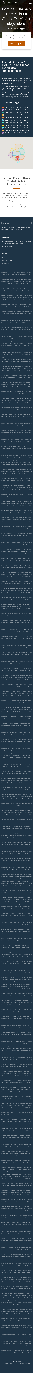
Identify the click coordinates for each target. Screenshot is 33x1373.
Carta (3, 257)
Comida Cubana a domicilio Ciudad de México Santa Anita (14, 1188)
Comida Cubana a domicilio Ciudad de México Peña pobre (17, 656)
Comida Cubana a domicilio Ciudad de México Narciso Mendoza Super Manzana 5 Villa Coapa (16, 320)
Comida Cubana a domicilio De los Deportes (11, 1352)
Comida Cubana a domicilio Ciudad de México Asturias (18, 1144)
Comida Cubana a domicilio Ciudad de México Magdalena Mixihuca (16, 1247)
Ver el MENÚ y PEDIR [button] (16, 44)
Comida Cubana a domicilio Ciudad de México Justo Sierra (14, 1153)
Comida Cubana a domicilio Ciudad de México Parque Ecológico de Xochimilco (16, 616)
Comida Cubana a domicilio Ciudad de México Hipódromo (19, 1183)
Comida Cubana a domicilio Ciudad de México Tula (19, 801)
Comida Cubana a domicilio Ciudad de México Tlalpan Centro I (16, 622)
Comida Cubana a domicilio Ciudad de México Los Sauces (14, 428)
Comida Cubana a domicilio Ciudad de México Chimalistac (14, 723)
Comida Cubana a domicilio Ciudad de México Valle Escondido (16, 396)
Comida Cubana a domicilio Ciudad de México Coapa (20, 272)
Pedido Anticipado (7, 260)
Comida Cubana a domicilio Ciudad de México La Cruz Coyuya (16, 1185)
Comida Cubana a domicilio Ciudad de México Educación (19, 684)
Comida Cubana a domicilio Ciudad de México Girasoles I (17, 425)
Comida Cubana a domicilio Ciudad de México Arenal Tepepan (16, 469)
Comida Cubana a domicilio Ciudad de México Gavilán (14, 304)
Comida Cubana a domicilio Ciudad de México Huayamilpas (18, 547)
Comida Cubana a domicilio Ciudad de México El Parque (18, 1238)
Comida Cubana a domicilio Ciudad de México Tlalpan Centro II (16, 620)
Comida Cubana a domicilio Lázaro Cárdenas (11, 1318)
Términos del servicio (24, 227)
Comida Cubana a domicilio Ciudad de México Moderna (14, 1094)
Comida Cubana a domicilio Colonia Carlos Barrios (14, 1334)
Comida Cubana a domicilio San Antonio (23, 1332)
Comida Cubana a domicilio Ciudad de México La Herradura (18, 794)
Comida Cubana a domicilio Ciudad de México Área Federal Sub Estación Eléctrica (16, 1041)
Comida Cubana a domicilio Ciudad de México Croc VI (20, 565)
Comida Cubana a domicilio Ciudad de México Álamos (19, 1091)
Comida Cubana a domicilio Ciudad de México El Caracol (18, 627)
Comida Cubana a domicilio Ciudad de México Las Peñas (18, 302)
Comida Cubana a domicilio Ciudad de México (21, 1311)
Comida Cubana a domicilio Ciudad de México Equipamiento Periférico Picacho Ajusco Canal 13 (16, 790)
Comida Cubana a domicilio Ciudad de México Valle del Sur (16, 796)
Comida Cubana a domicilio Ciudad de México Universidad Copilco (17, 686)
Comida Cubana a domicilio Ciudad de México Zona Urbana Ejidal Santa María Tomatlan (16, 968)
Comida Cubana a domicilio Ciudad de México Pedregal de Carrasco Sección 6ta (16, 636)
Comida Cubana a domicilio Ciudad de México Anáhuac (14, 274)
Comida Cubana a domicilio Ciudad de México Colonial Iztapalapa (16, 883)
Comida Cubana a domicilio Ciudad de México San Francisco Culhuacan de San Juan (16, 780)
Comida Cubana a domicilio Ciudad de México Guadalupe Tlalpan (16, 473)
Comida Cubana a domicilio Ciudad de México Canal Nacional (16, 567)
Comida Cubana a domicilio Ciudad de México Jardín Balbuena (16, 1242)
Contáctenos (5, 263)
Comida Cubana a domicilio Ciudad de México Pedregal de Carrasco (16, 629)
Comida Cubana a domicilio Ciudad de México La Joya (19, 618)
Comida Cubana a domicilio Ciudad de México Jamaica (14, 1146)
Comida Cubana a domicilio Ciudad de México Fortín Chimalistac (16, 689)
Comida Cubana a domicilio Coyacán (18, 1323)
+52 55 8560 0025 (9, 246)
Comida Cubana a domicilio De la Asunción (17, 1348)
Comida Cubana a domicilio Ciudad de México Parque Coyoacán (16, 471)
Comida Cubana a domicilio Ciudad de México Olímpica (14, 634)
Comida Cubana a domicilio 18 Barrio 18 (11, 270)
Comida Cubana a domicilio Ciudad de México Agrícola (19, 297)
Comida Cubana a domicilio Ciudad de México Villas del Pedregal (16, 631)
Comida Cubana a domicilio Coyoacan (21, 1327)
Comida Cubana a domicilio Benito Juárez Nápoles (12, 1329)
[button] (30, 3)
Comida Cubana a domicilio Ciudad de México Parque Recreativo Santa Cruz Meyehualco (16, 986)
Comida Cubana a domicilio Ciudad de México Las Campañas (17, 478)
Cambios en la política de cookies (11, 229)
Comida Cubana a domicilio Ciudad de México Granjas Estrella (16, 876)
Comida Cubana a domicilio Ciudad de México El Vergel (14, 879)
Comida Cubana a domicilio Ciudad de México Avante (18, 556)
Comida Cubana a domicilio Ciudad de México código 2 (14, 313)
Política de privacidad (8, 227)
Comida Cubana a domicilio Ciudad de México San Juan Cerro (16, 874)
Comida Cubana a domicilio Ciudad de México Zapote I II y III (16, 659)
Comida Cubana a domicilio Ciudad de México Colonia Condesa (16, 1245)
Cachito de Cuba (11, 2)
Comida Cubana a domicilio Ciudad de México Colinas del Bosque (16, 393)
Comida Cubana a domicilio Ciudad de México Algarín (18, 1139)
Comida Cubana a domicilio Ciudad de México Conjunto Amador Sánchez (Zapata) (16, 293)
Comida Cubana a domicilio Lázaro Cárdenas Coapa (14, 1313)
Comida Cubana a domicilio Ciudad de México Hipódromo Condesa (16, 1240)
